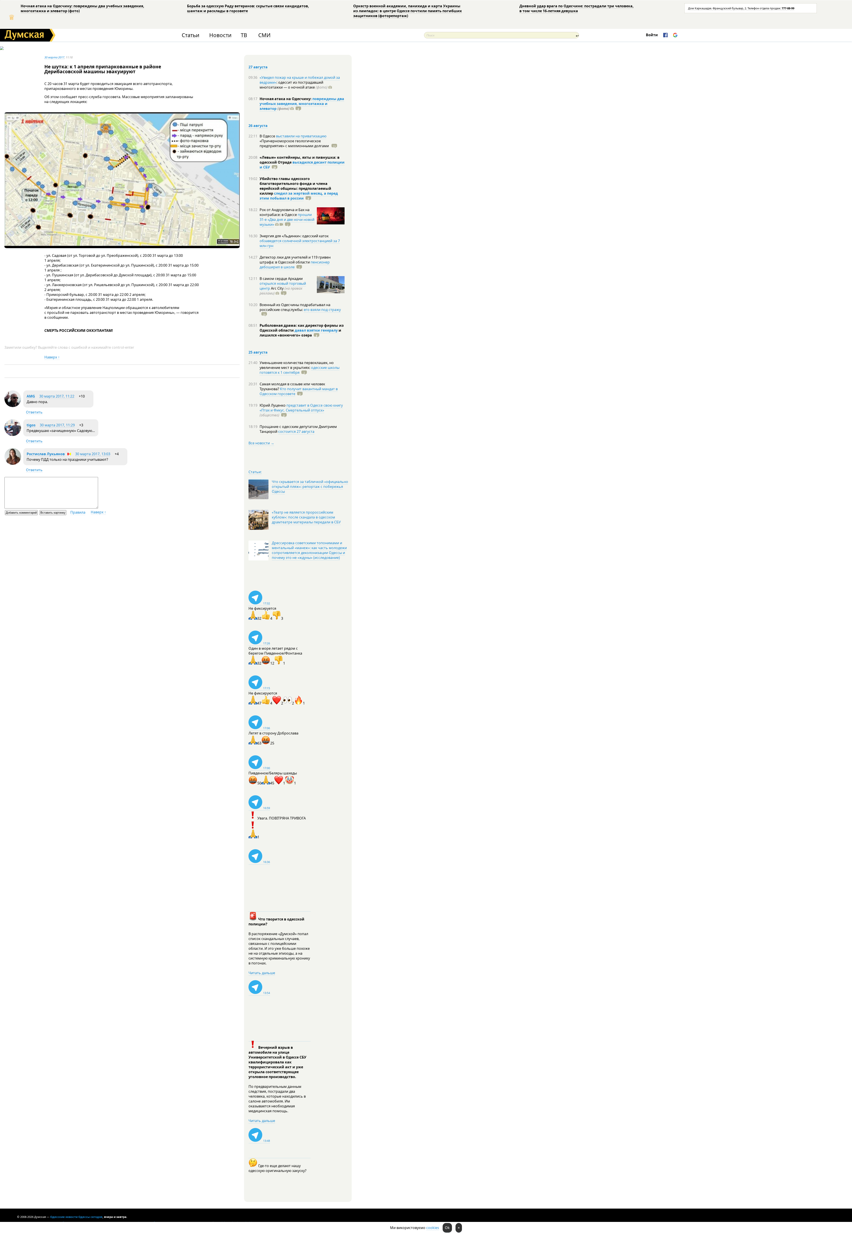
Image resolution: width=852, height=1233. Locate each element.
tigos (31, 425)
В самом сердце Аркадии (281, 278)
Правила (77, 512)
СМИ (264, 35)
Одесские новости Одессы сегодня (76, 1217)
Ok (447, 1227)
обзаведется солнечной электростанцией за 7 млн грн (300, 243)
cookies (432, 1227)
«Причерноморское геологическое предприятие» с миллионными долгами (295, 143)
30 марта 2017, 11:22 (56, 396)
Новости (220, 35)
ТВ (244, 35)
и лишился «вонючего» (300, 333)
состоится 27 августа (296, 431)
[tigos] (12, 434)
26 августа (258, 125)
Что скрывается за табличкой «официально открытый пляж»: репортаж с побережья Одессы (310, 486)
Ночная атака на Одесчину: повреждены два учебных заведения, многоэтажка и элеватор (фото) (82, 8)
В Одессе (268, 136)
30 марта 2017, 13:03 (92, 453)
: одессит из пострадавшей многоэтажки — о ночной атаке (293, 85)
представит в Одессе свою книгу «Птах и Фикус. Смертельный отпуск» (301, 408)
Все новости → (261, 443)
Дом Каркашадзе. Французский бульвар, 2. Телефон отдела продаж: (741, 8)
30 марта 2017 (54, 57)
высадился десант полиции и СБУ (302, 165)
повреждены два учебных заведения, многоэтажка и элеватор (302, 103)
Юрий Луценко (273, 405)
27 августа (258, 67)
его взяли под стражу (322, 309)
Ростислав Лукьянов (46, 453)
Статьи (190, 35)
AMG (31, 396)
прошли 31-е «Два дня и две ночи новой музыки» (287, 219)
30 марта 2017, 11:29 (57, 425)
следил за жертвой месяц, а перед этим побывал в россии (299, 196)
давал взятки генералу (316, 330)
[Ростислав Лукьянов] (12, 463)
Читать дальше (261, 972)
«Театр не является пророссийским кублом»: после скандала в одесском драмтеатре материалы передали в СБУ (306, 517)
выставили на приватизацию (301, 136)
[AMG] (12, 405)
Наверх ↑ (52, 357)
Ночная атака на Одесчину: (286, 98)
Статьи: (255, 471)
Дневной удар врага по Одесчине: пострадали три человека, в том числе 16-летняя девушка (576, 8)
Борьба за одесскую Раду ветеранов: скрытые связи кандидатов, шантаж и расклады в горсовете (248, 8)
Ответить (34, 412)
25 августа (258, 352)
